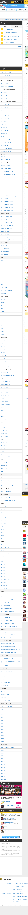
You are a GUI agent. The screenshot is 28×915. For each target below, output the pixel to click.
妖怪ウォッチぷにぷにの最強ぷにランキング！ (13, 39)
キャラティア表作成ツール (6, 216)
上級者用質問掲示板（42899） (7, 204)
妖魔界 (2, 526)
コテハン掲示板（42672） (6, 168)
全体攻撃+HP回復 (4, 401)
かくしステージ (12, 9)
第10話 (2, 735)
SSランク (3, 317)
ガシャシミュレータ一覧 (6, 491)
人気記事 (5, 26)
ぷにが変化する (4, 430)
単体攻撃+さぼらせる (5, 396)
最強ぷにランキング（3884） (7, 228)
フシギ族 (2, 343)
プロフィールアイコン (5, 700)
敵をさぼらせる (4, 442)
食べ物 (2, 679)
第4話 (2, 717)
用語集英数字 (3, 779)
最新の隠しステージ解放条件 (7, 86)
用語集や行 (3, 770)
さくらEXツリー (4, 523)
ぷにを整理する (4, 428)
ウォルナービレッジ (5, 553)
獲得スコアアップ (4, 471)
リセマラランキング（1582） (7, 222)
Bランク (2, 325)
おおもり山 (3, 509)
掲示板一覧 (3, 157)
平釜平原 (2, 535)
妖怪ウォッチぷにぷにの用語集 (7, 747)
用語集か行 (3, 753)
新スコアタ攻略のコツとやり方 (7, 623)
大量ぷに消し (3, 419)
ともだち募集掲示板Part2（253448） (8, 174)
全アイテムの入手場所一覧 (6, 671)
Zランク (2, 311)
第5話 (2, 720)
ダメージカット (4, 448)
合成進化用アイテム (5, 677)
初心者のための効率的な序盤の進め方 (9, 652)
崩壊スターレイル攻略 (17, 889)
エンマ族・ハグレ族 (5, 367)
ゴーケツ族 (3, 346)
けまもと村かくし (4, 130)
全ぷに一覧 (3, 260)
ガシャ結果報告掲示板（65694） (7, 207)
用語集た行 (3, 758)
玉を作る (2, 407)
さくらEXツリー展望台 (5, 579)
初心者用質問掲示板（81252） (7, 201)
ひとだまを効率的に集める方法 (7, 611)
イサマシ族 (3, 340)
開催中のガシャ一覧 (5, 480)
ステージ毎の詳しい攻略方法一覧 (8, 500)
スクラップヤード (4, 544)
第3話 (2, 715)
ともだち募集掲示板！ (8, 29)
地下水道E (3, 573)
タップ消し (3, 413)
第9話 (2, 732)
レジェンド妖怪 (4, 287)
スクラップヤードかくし (6, 139)
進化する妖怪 (3, 293)
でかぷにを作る (4, 425)
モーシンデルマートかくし (6, 142)
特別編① (2, 738)
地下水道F (3, 576)
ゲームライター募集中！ (6, 75)
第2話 (2, 712)
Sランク (2, 320)
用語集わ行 (3, 776)
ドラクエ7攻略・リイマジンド (19, 886)
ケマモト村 (3, 532)
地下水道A (3, 561)
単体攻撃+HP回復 (4, 393)
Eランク (2, 334)
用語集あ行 (3, 750)
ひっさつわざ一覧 (4, 372)
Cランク (2, 328)
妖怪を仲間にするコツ (5, 605)
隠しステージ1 (4, 92)
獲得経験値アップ (4, 465)
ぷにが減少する (4, 433)
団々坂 (2, 512)
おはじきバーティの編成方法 (7, 599)
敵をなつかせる (4, 445)
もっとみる (18, 46)
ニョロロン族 (3, 361)
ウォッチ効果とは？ (5, 665)
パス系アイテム (4, 674)
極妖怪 (2, 284)
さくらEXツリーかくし (5, 121)
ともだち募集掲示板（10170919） (8, 171)
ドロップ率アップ (4, 462)
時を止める (3, 416)
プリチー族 (3, 349)
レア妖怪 (2, 282)
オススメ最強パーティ (5, 602)
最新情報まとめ (4, 245)
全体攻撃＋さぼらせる (5, 404)
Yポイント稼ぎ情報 (5, 251)
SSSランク (3, 314)
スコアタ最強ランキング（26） (7, 225)
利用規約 (14, 879)
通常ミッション (4, 691)
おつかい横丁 (3, 517)
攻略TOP (3, 9)
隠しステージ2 (4, 95)
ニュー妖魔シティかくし (6, 151)
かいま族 (2, 364)
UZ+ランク (3, 299)
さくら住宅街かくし (5, 104)
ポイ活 (8, 2)
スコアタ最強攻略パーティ (6, 620)
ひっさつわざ (3, 697)
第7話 (2, 726)
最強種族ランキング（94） (6, 231)
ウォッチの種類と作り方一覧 (7, 658)
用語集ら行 (3, 773)
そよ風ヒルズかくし (5, 118)
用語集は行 (3, 764)
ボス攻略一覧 (3, 632)
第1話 (2, 709)
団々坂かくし (3, 110)
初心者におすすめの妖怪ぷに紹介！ (8, 646)
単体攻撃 (2, 390)
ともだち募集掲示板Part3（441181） (8, 196)
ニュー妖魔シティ (4, 556)
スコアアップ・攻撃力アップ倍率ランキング (10, 240)
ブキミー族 (3, 358)
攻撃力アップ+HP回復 (5, 457)
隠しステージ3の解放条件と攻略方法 (11, 36)
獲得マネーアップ (4, 468)
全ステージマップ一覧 (5, 497)
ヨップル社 (3, 550)
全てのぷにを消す (4, 387)
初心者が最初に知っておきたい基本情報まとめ (10, 649)
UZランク (3, 302)
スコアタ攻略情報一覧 (5, 617)
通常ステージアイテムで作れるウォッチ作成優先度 (10, 661)
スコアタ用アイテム (5, 685)
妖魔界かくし (3, 124)
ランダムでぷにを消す (5, 381)
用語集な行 (3, 761)
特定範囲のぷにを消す (5, 384)
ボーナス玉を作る (4, 436)
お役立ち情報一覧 (4, 254)
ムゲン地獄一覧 (4, 585)
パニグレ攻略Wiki (16, 901)
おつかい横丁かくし (5, 115)
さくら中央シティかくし (6, 113)
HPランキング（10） (5, 237)
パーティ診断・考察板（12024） (7, 210)
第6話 (2, 723)
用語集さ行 (3, 756)
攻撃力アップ (3, 454)
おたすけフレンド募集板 (9, 42)
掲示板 (20, 9)
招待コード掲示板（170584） (7, 199)
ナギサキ (2, 529)
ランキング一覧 (4, 219)
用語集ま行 (3, 767)
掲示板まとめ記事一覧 (5, 159)
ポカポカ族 (3, 352)
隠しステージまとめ (5, 83)
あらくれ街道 (3, 582)
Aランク (2, 323)
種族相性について (4, 597)
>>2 (26, 443)
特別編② (2, 741)
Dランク (2, 331)
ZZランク (3, 308)
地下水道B (3, 564)
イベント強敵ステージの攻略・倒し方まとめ (10, 635)
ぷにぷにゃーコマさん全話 (6, 706)
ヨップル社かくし (4, 145)
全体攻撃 (2, 398)
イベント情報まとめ (5, 248)
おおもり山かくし (4, 107)
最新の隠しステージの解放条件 (10, 32)
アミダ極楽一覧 (4, 588)
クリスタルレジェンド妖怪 (6, 290)
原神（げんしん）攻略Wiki (18, 893)
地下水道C (3, 567)
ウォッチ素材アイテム (5, 682)
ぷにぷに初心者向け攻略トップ (7, 643)
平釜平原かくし (4, 133)
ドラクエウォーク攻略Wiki (18, 891)
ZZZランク (3, 305)
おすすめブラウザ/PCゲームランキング (11, 837)
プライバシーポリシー (23, 879)
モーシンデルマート (5, 547)
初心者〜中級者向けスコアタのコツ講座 (9, 626)
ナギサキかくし (4, 127)
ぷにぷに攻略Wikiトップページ (7, 72)
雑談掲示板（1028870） (6, 165)
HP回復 (2, 451)
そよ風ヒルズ (3, 520)
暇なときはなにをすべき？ (6, 608)
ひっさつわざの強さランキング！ (8, 375)
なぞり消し (3, 410)
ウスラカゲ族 (3, 355)
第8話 (2, 729)
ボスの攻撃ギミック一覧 (6, 637)
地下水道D (3, 570)
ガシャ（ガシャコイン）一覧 (7, 485)
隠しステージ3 (4, 98)
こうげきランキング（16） (6, 234)
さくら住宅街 (3, 506)
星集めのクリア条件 (5, 694)
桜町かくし (3, 136)
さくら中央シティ (4, 515)
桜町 (2, 538)
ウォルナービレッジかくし (6, 148)
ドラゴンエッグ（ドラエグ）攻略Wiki (20, 899)
